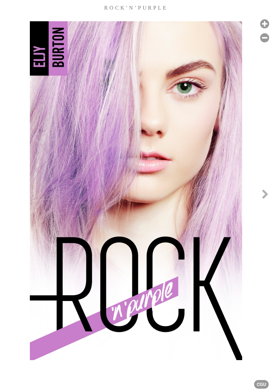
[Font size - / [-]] (264, 38)
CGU (261, 384)
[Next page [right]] (265, 196)
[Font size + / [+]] (264, 24)
